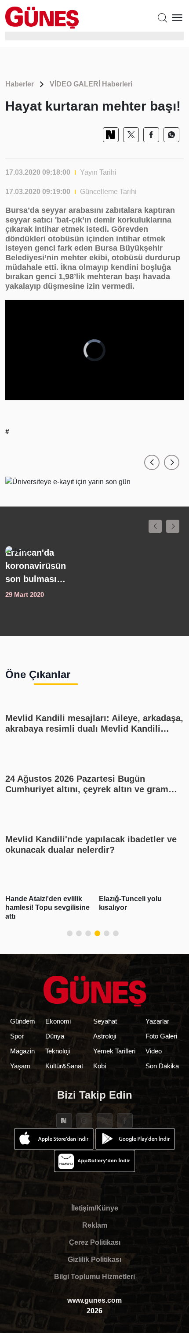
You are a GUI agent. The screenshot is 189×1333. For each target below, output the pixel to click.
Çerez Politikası (94, 1242)
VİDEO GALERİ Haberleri (91, 84)
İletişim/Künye (94, 1208)
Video (153, 1051)
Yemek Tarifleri (114, 1051)
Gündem (22, 1021)
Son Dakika (162, 1066)
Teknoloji (57, 1051)
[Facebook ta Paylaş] (151, 134)
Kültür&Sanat (64, 1066)
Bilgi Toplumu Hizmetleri (94, 1276)
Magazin (22, 1051)
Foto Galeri (161, 1036)
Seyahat (105, 1021)
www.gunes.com (94, 1300)
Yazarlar (157, 1021)
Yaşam (20, 1066)
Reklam (94, 1225)
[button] (152, 462)
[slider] (87, 393)
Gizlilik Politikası (94, 1259)
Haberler (19, 84)
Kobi (99, 1066)
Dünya (54, 1036)
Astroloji (104, 1036)
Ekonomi (58, 1021)
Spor (17, 1036)
